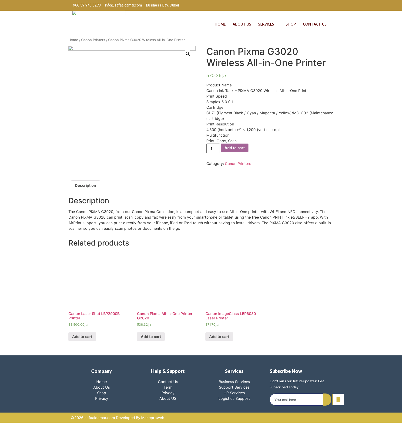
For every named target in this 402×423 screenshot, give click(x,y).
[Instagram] (325, 5)
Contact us (315, 24)
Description (85, 185)
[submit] (327, 399)
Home (220, 24)
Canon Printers (93, 40)
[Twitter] (306, 5)
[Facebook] (296, 5)
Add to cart (234, 147)
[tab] (85, 185)
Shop (291, 24)
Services (266, 24)
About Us (242, 24)
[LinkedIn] (315, 5)
